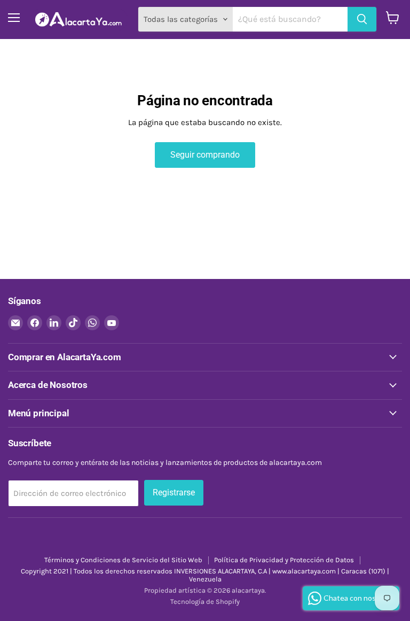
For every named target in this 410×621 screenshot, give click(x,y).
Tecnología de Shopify (205, 601)
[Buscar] (362, 19)
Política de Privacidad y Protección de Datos (284, 560)
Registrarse (174, 492)
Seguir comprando (205, 155)
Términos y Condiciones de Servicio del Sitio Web (123, 560)
